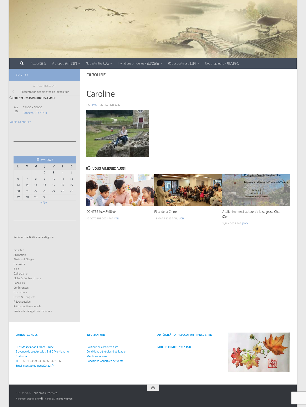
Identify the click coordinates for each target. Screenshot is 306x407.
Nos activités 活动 (97, 63)
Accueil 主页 (38, 63)
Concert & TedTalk (35, 113)
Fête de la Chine (165, 212)
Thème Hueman (64, 398)
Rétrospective (22, 301)
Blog (16, 269)
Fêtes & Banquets (24, 297)
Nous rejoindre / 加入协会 (222, 63)
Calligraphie (20, 273)
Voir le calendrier (20, 122)
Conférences (21, 287)
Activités (19, 250)
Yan (116, 218)
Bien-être (19, 264)
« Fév (43, 202)
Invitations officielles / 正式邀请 (138, 63)
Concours (19, 283)
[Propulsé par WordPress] (41, 398)
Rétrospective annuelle (27, 306)
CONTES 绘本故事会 (101, 212)
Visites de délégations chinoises (33, 311)
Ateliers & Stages (24, 259)
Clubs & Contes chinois (27, 278)
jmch (95, 104)
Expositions (20, 292)
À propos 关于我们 (64, 63)
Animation (20, 255)
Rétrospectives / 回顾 (182, 63)
